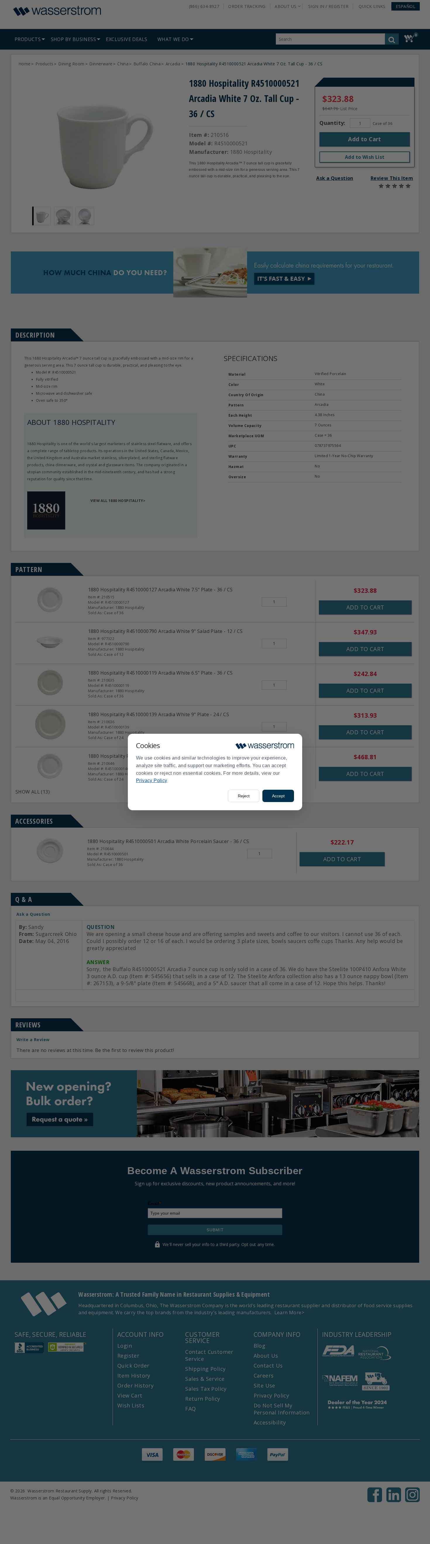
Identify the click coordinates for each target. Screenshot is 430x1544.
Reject (244, 796)
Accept (278, 796)
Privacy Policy (151, 780)
